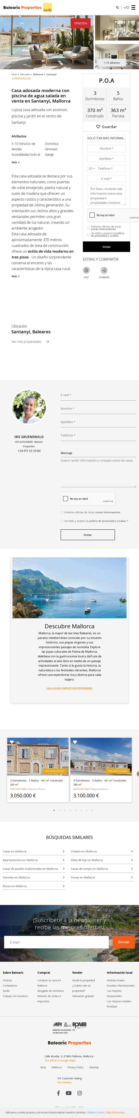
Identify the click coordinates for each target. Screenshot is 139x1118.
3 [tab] (65, 810)
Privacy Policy (75, 1067)
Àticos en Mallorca (15, 886)
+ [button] (124, 7)
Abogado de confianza (50, 990)
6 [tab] (81, 810)
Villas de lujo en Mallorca (87, 860)
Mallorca (57, 1067)
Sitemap (94, 1067)
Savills (6, 990)
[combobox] (91, 168)
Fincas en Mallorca (83, 877)
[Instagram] (79, 1093)
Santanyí (51, 74)
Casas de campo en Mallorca (89, 868)
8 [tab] (92, 810)
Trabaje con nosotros (15, 996)
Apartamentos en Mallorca (20, 860)
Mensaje (66, 453)
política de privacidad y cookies (107, 234)
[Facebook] (58, 1093)
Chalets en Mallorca (84, 851)
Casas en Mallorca (14, 851)
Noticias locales (116, 980)
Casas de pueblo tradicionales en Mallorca (30, 868)
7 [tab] (87, 810)
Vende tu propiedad (83, 980)
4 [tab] (70, 810)
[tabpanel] (38, 770)
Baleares (38, 74)
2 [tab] (59, 810)
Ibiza (43, 1067)
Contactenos (10, 985)
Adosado (25, 74)
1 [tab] (54, 810)
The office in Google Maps (60, 1060)
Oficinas (7, 980)
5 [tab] (76, 810)
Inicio (14, 74)
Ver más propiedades (26, 341)
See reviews (64, 1082)
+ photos (112, 62)
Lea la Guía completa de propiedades (70, 688)
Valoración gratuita (83, 996)
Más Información (115, 1112)
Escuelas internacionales (121, 985)
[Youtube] (68, 1093)
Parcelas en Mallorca (16, 877)
